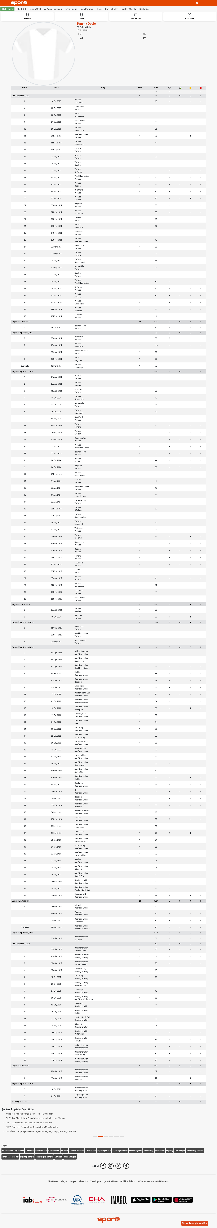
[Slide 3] (111, 1136)
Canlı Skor (30, 1151)
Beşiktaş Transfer (27, 1157)
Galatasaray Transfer (195, 1151)
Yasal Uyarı (95, 1181)
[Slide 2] (106, 1136)
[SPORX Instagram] (110, 1166)
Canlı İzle (58, 1157)
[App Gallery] (183, 1199)
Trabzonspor (180, 1151)
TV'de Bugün (71, 9)
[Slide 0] (95, 1136)
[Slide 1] (100, 1136)
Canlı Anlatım (53, 1151)
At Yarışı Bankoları (53, 9)
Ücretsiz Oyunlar (129, 9)
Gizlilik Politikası (127, 1181)
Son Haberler (111, 9)
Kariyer (73, 1181)
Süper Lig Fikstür (104, 1151)
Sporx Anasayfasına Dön (194, 1223)
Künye (64, 1181)
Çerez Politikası (111, 1181)
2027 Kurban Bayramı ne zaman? (21, 1131)
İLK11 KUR (22, 9)
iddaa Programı (135, 1151)
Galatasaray (148, 1151)
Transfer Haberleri (77, 1151)
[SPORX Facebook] (103, 1166)
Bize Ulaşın (53, 1181)
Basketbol (144, 9)
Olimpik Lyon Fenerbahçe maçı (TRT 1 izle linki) (27, 1127)
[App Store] (141, 1199)
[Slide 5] (122, 1136)
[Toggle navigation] (203, 3)
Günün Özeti (35, 9)
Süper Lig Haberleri (120, 1151)
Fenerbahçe (159, 1151)
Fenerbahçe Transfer (10, 1157)
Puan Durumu (86, 9)
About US (83, 1181)
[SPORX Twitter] (118, 1166)
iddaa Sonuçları (70, 1157)
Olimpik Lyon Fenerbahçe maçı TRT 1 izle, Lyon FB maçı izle (32, 1114)
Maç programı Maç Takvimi (13, 1151)
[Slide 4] (116, 1136)
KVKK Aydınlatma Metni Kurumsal (153, 1181)
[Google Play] (162, 1199)
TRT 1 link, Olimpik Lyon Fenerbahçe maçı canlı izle (29, 1118)
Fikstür (99, 9)
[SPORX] (108, 1220)
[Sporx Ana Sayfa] (19, 3)
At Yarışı (64, 1151)
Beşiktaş (169, 1151)
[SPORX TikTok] (126, 1166)
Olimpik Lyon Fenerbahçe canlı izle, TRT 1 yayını (27, 1122)
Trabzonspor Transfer (44, 1157)
